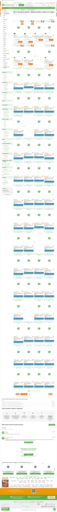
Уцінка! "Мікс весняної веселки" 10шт (18, 85)
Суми (33, 478)
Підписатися (28, 454)
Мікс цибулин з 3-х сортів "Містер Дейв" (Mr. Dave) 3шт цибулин (38, 315)
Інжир (32, 6)
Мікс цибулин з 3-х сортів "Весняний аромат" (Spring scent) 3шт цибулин (18, 61)
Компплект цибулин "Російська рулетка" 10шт (28, 84)
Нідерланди (5, 141)
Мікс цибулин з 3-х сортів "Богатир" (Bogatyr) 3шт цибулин (49, 293)
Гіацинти (4, 42)
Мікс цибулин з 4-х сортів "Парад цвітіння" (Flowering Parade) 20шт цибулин (38, 36)
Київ (17, 477)
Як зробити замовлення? (26, 486)
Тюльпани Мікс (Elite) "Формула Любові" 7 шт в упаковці (38, 361)
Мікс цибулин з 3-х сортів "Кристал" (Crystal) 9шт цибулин (28, 293)
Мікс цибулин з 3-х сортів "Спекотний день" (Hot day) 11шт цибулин (28, 269)
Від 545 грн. (53, 405)
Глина (4, 179)
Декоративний (6, 136)
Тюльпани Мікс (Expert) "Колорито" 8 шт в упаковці (49, 383)
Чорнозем (5, 185)
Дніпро (27, 477)
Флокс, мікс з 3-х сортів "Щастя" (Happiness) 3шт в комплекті (38, 132)
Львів (42, 477)
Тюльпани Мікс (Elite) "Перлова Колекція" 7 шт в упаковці (18, 361)
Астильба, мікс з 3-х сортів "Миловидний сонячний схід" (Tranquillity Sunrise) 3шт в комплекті (38, 108)
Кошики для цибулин (6, 59)
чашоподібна (6, 85)
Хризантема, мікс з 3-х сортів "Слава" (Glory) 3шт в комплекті (18, 177)
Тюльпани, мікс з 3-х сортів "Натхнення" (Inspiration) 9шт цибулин (48, 200)
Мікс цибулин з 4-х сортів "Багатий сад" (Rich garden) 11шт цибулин (39, 269)
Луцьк (53, 477)
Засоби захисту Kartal (14, 486)
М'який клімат (6, 169)
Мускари (4, 55)
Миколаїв (18, 478)
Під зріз (5, 158)
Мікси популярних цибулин (6, 51)
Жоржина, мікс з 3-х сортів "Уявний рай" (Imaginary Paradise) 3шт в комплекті (12, 404)
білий (4, 74)
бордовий (5, 75)
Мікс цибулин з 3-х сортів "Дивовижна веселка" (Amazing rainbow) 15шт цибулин (18, 270)
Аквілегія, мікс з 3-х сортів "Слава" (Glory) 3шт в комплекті (49, 85)
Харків (20, 477)
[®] (8, 5)
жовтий (5, 78)
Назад (16, 9)
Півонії (4, 15)
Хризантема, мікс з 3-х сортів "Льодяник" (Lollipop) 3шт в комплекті (28, 154)
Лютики (4, 25)
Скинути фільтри (7, 194)
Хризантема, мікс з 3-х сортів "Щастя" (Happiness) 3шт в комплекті (49, 155)
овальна (5, 87)
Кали (4, 21)
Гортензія (30, 6)
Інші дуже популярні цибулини (6, 67)
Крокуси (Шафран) (6, 53)
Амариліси (5, 27)
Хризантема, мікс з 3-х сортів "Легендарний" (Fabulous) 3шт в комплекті (28, 177)
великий (5, 97)
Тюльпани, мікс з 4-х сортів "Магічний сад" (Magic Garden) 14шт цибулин (18, 225)
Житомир (45, 478)
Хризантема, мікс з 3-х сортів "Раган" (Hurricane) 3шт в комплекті (38, 177)
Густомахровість (6, 135)
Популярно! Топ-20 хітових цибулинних (6, 13)
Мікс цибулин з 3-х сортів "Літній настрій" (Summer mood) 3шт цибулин (49, 247)
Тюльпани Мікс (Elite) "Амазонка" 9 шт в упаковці (49, 361)
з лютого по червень (7, 165)
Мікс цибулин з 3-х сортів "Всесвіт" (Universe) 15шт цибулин (18, 338)
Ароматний (5, 131)
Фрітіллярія (5, 33)
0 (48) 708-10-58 (14, 498)
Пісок (4, 184)
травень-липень (6, 115)
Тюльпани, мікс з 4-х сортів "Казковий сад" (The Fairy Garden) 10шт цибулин (18, 201)
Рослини (47, 7)
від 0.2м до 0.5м (6, 149)
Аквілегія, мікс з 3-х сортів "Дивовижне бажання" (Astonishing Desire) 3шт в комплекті (37, 85)
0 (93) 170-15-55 (19, 497)
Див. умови (32, 418)
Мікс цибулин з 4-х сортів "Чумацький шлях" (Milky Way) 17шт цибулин (28, 337)
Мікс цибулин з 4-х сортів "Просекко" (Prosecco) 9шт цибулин (48, 315)
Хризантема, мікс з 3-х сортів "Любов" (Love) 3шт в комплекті (49, 178)
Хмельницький (37, 478)
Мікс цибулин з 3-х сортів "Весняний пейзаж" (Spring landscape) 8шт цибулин (17, 315)
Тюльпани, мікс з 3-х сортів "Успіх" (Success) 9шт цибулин (28, 200)
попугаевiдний (6, 88)
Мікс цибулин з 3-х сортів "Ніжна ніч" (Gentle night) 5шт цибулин (28, 247)
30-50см (5, 125)
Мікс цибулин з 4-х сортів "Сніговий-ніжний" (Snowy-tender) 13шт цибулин (18, 293)
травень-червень (6, 116)
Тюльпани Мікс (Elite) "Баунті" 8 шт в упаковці (28, 361)
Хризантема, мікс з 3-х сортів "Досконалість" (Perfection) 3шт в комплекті (38, 154)
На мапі (41, 497)
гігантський (5, 98)
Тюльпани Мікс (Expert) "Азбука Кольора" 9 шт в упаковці (38, 383)
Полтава (26, 478)
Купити (20, 41)
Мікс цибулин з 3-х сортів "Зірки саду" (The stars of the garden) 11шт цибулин (39, 337)
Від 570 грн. (53, 406)
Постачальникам (40, 486)
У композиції (5, 155)
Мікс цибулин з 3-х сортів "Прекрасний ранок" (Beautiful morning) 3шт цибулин (49, 62)
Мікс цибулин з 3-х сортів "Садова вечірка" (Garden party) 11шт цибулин (39, 224)
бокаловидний (6, 84)
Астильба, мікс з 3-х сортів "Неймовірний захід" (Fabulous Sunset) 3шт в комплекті (49, 108)
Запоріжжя (30, 477)
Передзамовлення (34, 486)
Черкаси (35, 477)
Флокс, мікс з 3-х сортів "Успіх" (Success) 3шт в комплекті (18, 155)
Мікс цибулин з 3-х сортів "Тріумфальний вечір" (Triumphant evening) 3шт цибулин (49, 225)
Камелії (4, 40)
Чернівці (51, 480)
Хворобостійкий (6, 132)
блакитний (5, 77)
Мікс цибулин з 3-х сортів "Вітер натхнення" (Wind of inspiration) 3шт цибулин (18, 247)
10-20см (5, 121)
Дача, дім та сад (53, 8)
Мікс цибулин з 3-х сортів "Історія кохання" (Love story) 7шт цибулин (28, 61)
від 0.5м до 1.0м (6, 145)
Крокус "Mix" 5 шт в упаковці (17, 37)
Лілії (4, 17)
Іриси (4, 31)
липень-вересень (6, 112)
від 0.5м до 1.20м (6, 148)
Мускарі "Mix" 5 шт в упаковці (28, 37)
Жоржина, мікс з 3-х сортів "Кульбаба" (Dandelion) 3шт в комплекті (11, 405)
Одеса (24, 477)
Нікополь (22, 478)
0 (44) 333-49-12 (14, 497)
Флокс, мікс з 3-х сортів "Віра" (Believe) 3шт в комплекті (49, 132)
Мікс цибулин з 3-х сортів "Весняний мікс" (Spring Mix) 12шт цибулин (28, 225)
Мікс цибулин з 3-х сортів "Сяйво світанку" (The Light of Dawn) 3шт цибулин (38, 293)
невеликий (5, 94)
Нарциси (4, 48)
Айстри (4, 61)
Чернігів (42, 478)
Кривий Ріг (49, 477)
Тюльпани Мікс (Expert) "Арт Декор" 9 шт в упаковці (28, 383)
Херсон (38, 477)
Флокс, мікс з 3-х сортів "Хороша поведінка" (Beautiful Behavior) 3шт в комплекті (18, 132)
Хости (4, 23)
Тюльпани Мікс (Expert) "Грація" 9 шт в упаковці (18, 383)
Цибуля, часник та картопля (10, 8)
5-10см (5, 126)
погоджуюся (24, 455)
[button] (28, 81)
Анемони (4, 44)
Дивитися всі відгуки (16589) (28, 442)
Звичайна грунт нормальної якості (5, 182)
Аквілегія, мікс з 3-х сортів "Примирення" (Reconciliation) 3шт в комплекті (18, 108)
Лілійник (4, 29)
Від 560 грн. (53, 404)
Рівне (29, 478)
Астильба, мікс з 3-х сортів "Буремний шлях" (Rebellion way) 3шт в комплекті (28, 108)
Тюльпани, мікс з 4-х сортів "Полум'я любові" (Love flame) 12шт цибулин (38, 200)
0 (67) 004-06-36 (20, 498)
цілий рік (5, 162)
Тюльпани (4, 57)
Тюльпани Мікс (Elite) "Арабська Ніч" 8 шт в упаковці (49, 337)
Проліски (4, 35)
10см (4, 122)
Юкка (4, 46)
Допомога (20, 486)
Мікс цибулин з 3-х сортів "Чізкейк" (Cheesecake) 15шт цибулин (48, 36)
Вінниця (45, 477)
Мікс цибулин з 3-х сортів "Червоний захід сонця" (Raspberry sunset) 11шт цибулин (49, 270)
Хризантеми (5, 19)
